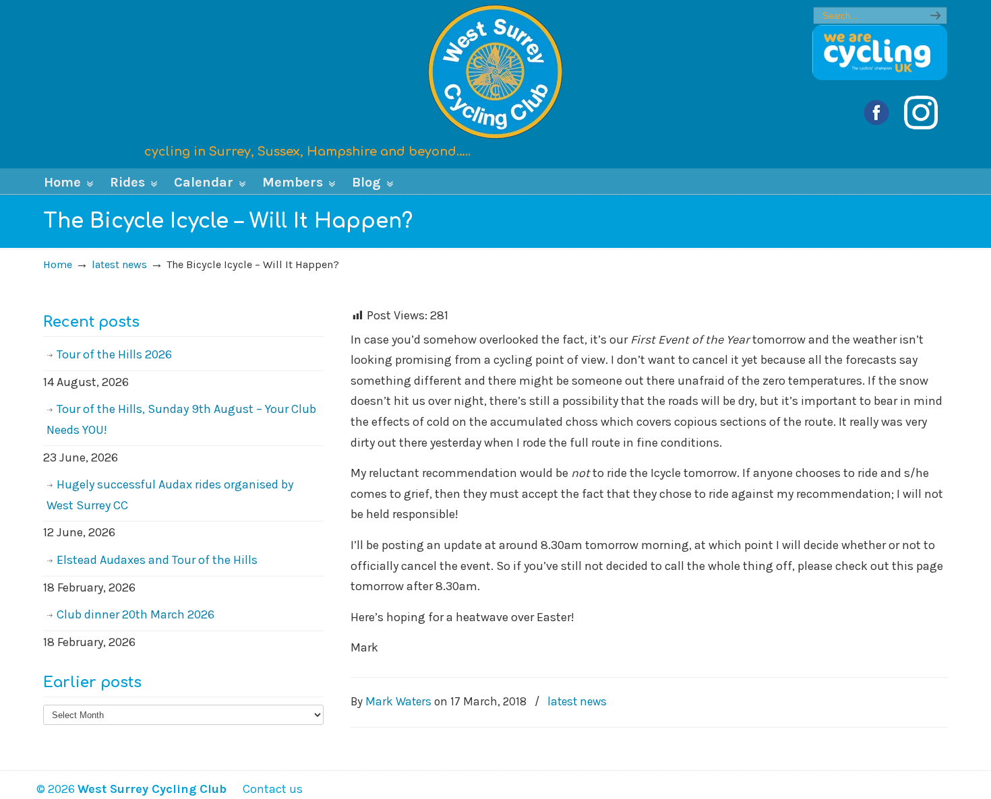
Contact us (266, 788)
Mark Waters (398, 701)
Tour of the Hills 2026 (114, 354)
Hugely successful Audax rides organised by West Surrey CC (170, 495)
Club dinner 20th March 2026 (135, 614)
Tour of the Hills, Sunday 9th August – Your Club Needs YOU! (181, 419)
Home (57, 264)
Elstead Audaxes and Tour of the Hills (157, 559)
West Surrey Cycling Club (495, 71)
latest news (119, 264)
